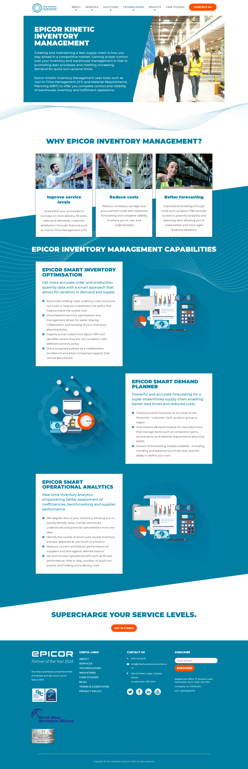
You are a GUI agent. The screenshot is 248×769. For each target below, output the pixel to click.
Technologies (133, 7)
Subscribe (184, 668)
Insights (155, 7)
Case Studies (175, 7)
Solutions (110, 7)
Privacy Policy (90, 691)
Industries (87, 672)
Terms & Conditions (94, 686)
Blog (83, 681)
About (76, 7)
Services (92, 7)
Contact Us (203, 7)
